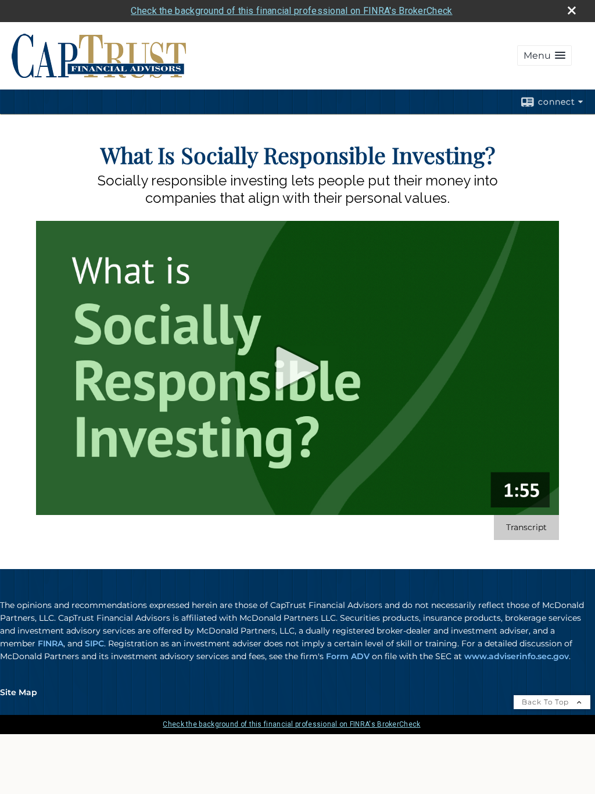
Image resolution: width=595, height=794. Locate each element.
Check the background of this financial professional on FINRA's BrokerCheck (291, 10)
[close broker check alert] (571, 10)
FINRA (50, 643)
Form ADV (348, 656)
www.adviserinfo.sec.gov (516, 656)
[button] (544, 55)
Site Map (18, 692)
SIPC (94, 643)
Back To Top (546, 702)
